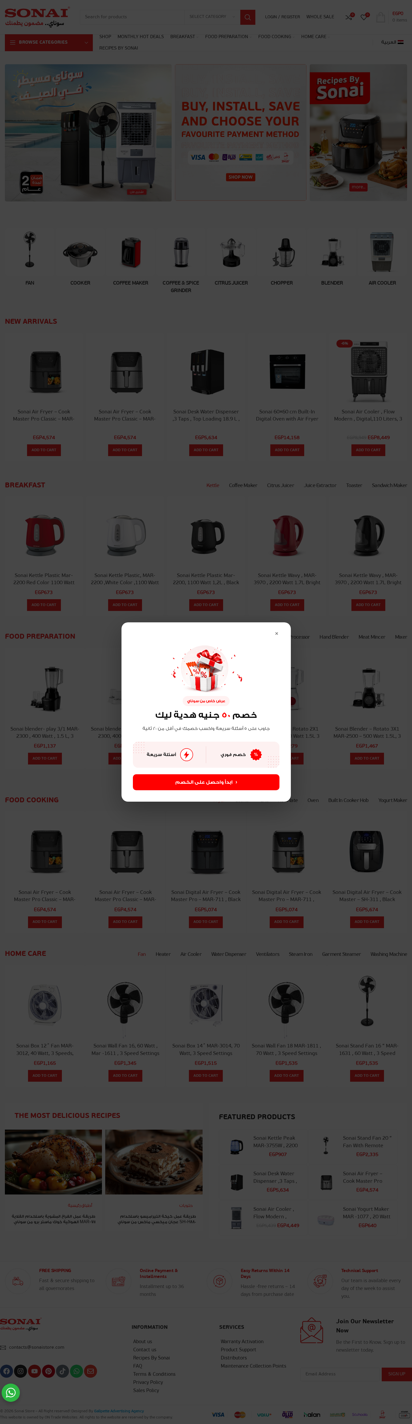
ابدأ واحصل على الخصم (206, 782)
